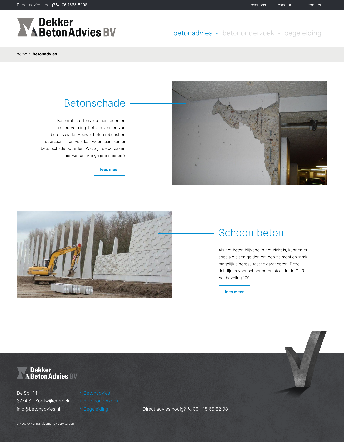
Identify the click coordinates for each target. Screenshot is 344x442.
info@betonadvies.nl (38, 409)
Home (22, 54)
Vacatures (287, 5)
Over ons (258, 5)
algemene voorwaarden (57, 423)
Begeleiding (302, 33)
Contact (314, 5)
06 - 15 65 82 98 (210, 409)
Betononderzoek (248, 33)
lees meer (109, 169)
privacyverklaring (28, 423)
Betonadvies (192, 33)
